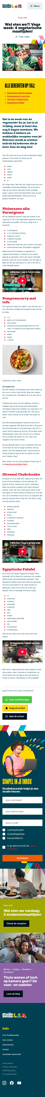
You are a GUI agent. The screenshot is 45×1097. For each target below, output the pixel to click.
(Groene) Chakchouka (17, 99)
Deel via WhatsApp (19, 699)
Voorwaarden (7, 1063)
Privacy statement (9, 1067)
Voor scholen (7, 1040)
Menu (37, 6)
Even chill (22, 17)
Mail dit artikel (16, 716)
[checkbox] (22, 834)
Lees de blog (13, 994)
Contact (5, 1049)
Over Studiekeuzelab (10, 1035)
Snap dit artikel (17, 708)
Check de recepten (16, 923)
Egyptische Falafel (15, 102)
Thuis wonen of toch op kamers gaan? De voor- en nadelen (20, 981)
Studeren (26, 969)
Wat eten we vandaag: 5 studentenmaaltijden (22, 913)
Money (7, 969)
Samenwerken (8, 1045)
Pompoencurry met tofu (18, 96)
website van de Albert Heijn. (16, 464)
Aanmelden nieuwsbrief (11, 1054)
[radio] (22, 830)
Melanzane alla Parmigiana (19, 93)
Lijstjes (16, 969)
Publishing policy (9, 1070)
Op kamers (8, 972)
